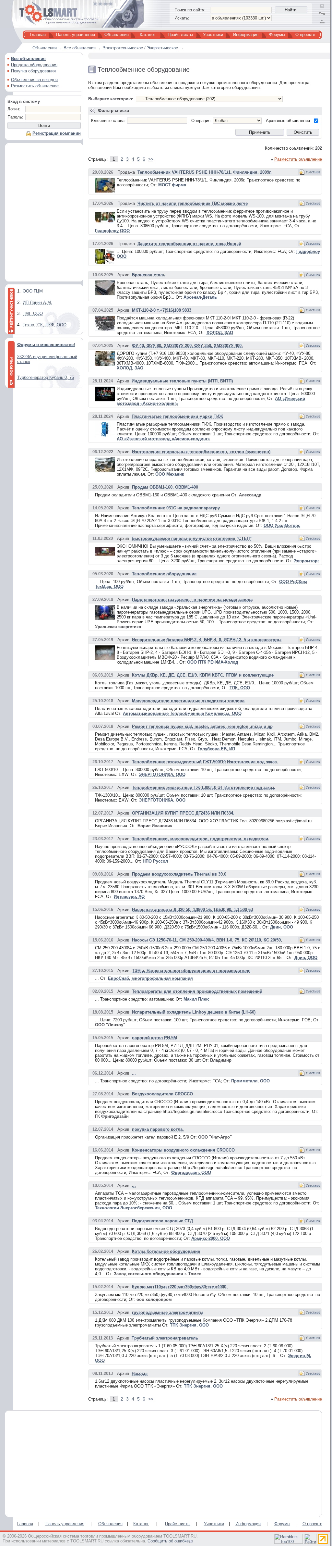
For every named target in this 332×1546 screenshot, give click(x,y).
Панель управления (75, 34)
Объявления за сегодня (34, 79)
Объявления (116, 34)
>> (150, 159)
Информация (245, 34)
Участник (313, 172)
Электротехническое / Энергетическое (140, 47)
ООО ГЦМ (33, 291)
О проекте (305, 34)
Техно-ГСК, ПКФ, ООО (44, 324)
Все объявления (80, 47)
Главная (38, 34)
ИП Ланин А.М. (37, 302)
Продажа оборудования (34, 64)
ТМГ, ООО (33, 313)
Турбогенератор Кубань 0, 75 (45, 377)
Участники (213, 34)
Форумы (277, 34)
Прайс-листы (180, 34)
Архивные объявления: (288, 120)
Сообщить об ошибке (168, 1541)
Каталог (147, 34)
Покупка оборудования (33, 71)
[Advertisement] (44, 214)
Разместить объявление (35, 85)
